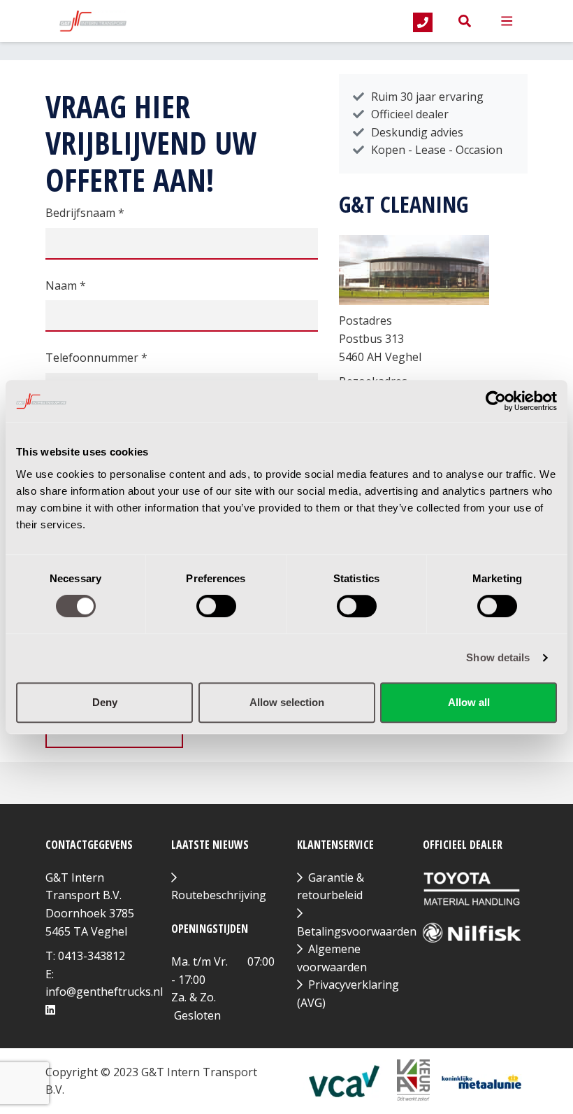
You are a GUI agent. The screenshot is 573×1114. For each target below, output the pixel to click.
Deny (104, 702)
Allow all (469, 702)
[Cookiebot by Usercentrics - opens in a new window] (496, 400)
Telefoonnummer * (96, 357)
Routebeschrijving (218, 895)
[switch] (216, 606)
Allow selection (286, 702)
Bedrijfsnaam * (84, 212)
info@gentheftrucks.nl (104, 991)
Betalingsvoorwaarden (356, 931)
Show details (498, 657)
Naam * (65, 285)
